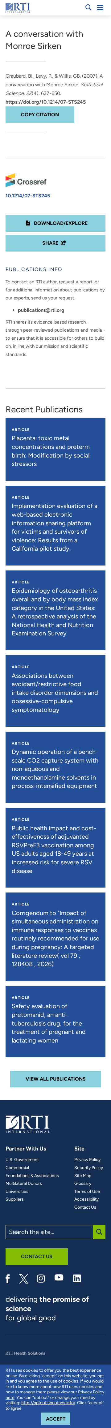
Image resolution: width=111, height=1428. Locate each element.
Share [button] (50, 243)
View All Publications (56, 1079)
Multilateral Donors (24, 1183)
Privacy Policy (87, 1160)
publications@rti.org (41, 310)
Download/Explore (60, 223)
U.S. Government (22, 1160)
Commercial (17, 1168)
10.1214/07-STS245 (28, 196)
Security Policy (88, 1168)
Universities (17, 1191)
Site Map (82, 1176)
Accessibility (86, 1199)
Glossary (82, 1183)
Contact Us (85, 1207)
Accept (58, 1419)
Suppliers (15, 1199)
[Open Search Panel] (88, 7)
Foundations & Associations (32, 1176)
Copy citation (40, 115)
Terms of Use (87, 1191)
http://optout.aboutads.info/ (48, 1402)
